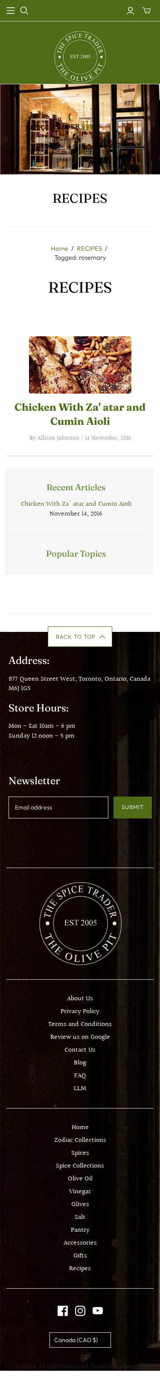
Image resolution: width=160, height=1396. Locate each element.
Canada (76, 1340)
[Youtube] (98, 1311)
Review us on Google (80, 1037)
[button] (80, 636)
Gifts (80, 1256)
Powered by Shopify (118, 1366)
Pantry (80, 1230)
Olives (80, 1204)
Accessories (80, 1243)
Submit (133, 806)
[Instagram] (80, 1311)
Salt (80, 1217)
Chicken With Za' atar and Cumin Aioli (76, 504)
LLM (80, 1088)
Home (59, 248)
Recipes (80, 1268)
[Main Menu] (10, 10)
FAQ (80, 1075)
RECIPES (89, 248)
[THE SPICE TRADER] (80, 56)
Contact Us (80, 1050)
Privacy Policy (80, 1011)
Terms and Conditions (80, 1024)
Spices (80, 1153)
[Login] (130, 10)
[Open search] (24, 10)
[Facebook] (63, 1311)
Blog (80, 1063)
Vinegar (80, 1191)
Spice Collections (80, 1166)
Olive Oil (80, 1179)
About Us (80, 998)
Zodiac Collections (80, 1140)
